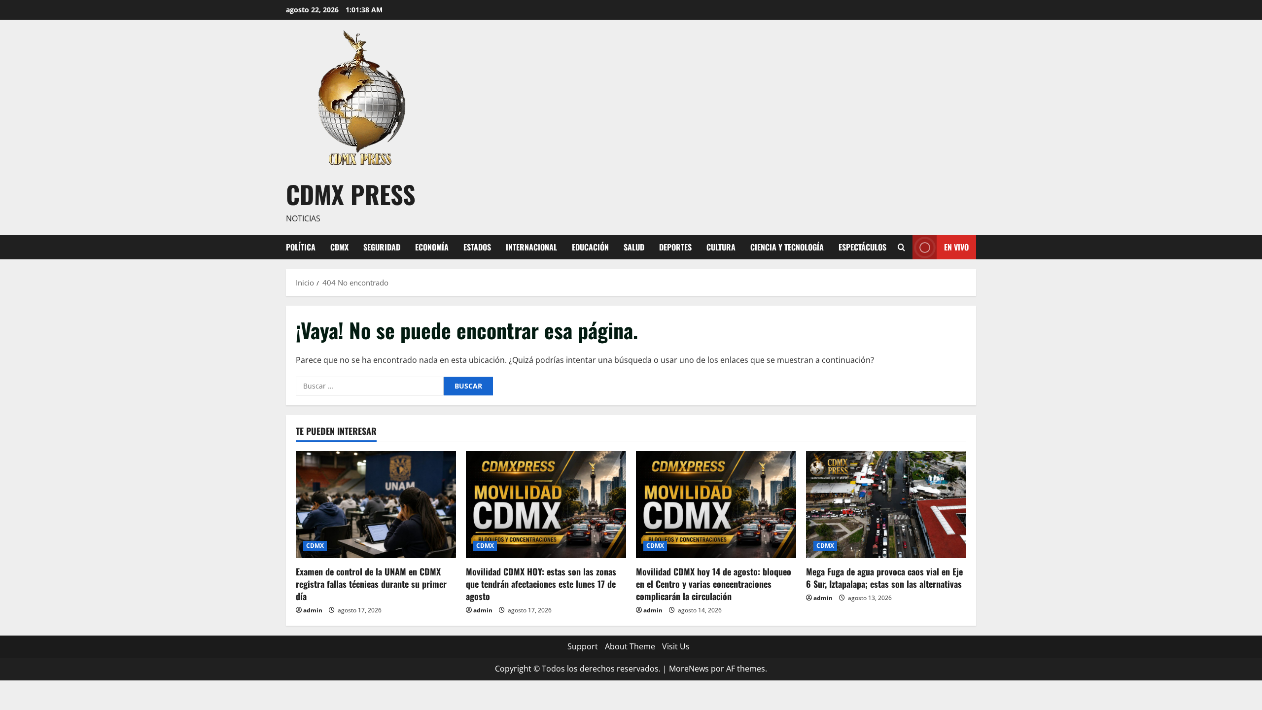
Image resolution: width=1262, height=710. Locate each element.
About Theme (630, 646)
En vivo (956, 246)
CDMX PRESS (351, 194)
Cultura (721, 247)
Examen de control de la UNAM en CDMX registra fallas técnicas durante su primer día (371, 584)
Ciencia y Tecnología (787, 247)
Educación (590, 247)
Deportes (675, 247)
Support (582, 646)
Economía (432, 247)
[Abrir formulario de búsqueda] (901, 247)
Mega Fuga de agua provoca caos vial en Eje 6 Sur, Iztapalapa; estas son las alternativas (884, 577)
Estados (477, 247)
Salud (634, 247)
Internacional (531, 247)
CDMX (339, 247)
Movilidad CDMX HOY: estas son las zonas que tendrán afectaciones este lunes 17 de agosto (541, 584)
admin (312, 610)
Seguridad (381, 247)
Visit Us (676, 646)
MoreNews (689, 668)
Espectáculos (862, 247)
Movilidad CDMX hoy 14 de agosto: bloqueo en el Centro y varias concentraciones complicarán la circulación (713, 584)
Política (301, 247)
